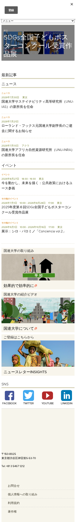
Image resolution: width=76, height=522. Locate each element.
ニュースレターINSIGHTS (25, 371)
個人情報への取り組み (22, 494)
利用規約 (14, 503)
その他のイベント (9, 199)
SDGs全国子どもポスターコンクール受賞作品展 (38, 45)
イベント (5, 174)
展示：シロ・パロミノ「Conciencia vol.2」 (33, 231)
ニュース (5, 93)
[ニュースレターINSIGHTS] (38, 366)
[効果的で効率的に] (38, 279)
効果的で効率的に (19, 285)
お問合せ (14, 486)
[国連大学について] (38, 322)
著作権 (12, 511)
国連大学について (19, 328)
